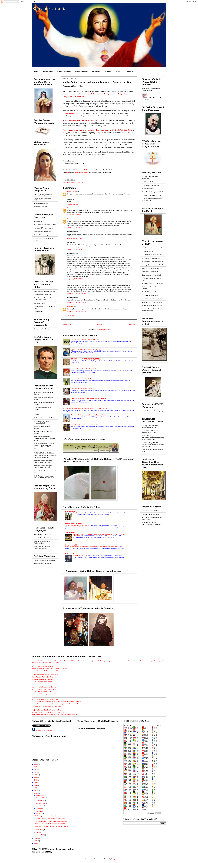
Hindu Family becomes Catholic (44, 418)
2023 (35, 767)
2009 (35, 841)
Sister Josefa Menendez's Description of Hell (84, 425)
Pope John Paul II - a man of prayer (81, 388)
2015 (35, 782)
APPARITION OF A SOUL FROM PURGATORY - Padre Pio (89, 398)
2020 (35, 775)
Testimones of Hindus (81, 172)
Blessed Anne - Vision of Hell (151, 275)
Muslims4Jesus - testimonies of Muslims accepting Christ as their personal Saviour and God (59, 704)
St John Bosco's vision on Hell (151, 255)
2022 (35, 769)
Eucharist (108, 71)
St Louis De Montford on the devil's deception (151, 309)
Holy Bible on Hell (147, 251)
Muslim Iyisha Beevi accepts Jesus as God (45, 699)
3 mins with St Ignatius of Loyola (44, 560)
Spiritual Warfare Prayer (41, 235)
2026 (35, 764)
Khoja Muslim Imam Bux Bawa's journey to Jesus (47, 710)
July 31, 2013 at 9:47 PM (74, 227)
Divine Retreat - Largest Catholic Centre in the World (44, 298)
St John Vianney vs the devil (151, 292)
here (67, 170)
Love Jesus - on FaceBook (44, 730)
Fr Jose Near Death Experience (152, 261)
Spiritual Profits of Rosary (42, 203)
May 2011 (39, 811)
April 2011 (39, 813)
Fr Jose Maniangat (148, 188)
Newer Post (67, 324)
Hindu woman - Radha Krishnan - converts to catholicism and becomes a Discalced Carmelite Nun (44, 446)
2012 (35, 790)
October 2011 (40, 800)
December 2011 (40, 795)
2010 (35, 838)
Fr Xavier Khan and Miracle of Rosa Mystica (84, 369)
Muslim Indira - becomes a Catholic (42, 666)
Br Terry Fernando (70, 511)
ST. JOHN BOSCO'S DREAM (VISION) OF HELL (86, 359)
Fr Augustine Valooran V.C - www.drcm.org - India (151, 431)
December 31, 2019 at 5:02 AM (76, 311)
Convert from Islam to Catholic (76, 183)
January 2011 (40, 835)
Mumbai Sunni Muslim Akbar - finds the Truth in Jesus (48, 712)
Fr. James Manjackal (70, 113)
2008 (35, 843)
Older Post (131, 324)
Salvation (119, 71)
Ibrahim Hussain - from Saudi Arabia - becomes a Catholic (49, 668)
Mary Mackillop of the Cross (151, 511)
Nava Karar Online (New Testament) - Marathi (42, 547)
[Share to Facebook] (72, 180)
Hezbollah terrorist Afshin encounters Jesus (45, 675)
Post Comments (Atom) (103, 329)
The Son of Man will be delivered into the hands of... (50, 818)
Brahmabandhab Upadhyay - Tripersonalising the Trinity (43, 461)
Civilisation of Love (71, 554)
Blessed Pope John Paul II (150, 514)
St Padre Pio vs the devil (150, 295)
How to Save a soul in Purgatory (152, 411)
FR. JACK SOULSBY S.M (80, 555)
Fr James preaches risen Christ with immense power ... (51, 816)
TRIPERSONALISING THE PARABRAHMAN (77, 525)
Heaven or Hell (48, 71)
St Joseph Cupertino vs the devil (152, 299)
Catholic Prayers (70, 532)
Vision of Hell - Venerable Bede (152, 302)
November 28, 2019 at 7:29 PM (76, 293)
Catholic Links (38, 311)
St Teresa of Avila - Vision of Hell (152, 283)
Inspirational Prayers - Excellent (44, 228)
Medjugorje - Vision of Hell (150, 271)
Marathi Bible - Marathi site (42, 538)
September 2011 (41, 803)
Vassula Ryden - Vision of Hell (151, 268)
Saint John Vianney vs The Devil (81, 379)
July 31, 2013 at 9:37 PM (74, 215)
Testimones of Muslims (81, 170)
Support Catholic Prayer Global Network (151, 89)
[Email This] (66, 180)
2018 (35, 780)
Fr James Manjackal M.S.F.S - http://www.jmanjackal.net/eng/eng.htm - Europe (153, 444)
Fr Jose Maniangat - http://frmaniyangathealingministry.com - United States (153, 437)
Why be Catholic (49, 8)
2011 (35, 793)
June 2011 (39, 808)
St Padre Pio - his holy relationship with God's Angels (151, 523)
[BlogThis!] (68, 180)
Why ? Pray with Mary (41, 206)
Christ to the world (78, 513)
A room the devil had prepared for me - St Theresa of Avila (88, 415)
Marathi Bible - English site (42, 534)
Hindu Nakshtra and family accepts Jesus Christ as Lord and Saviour (44, 438)
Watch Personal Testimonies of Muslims (44, 677)
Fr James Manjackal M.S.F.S (151, 195)
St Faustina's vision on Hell (151, 258)
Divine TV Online (39, 303)
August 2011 (40, 806)
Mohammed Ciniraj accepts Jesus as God (44, 694)
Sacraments (96, 71)
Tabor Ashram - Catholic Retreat (44, 291)
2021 (35, 772)
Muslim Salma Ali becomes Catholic (43, 691)
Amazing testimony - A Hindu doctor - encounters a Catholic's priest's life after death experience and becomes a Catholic (45, 454)
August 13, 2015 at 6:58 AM (75, 279)
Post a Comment (70, 315)
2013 (35, 788)
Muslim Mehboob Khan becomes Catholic (44, 689)
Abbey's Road (71, 191)
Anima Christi (38, 221)
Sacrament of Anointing (41, 329)
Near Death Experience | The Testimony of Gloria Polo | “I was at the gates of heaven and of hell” (92, 546)
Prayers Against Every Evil (42, 231)
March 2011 (39, 830)
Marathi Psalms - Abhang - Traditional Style (42, 542)
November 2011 (40, 798)
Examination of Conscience (42, 563)
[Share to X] (70, 180)
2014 (35, 785)
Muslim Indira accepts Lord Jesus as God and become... (52, 826)
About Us (130, 71)
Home (36, 71)
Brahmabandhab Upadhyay (73, 523)
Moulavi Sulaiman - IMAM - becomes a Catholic (46, 671)
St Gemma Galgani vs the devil (152, 305)
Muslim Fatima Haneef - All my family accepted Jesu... (51, 824)
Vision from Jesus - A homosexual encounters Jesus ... (51, 821)
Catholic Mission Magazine (42, 294)
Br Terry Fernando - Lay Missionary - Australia (150, 426)
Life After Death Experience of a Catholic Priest (85, 339)
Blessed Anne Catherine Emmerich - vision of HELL (86, 349)
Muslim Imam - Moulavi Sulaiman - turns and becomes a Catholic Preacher (85, 408)
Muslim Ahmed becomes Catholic (42, 681)
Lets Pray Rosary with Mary (43, 195)
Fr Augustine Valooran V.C (150, 185)
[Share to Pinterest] (74, 180)
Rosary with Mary (81, 71)
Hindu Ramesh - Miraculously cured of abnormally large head (44, 477)
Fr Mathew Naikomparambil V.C (152, 192)
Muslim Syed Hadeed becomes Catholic (44, 687)
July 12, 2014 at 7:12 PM (74, 249)
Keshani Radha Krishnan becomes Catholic (42, 422)
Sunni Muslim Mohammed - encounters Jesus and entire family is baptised (54, 714)
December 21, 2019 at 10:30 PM (77, 302)
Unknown (70, 208)
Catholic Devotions (64, 71)
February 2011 (40, 832)
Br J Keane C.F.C (147, 182)
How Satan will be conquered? (152, 248)
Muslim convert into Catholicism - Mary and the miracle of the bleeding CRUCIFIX (56, 701)
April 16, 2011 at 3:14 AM (74, 204)
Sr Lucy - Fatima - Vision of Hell (152, 265)
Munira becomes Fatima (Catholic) (42, 679)
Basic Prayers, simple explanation (45, 225)
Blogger (113, 859)
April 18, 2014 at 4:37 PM (74, 238)
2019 (35, 777)
